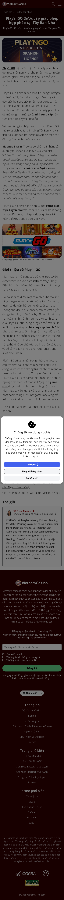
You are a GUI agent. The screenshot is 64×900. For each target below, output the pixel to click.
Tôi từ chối (32, 478)
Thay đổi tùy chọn (32, 471)
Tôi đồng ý (32, 464)
